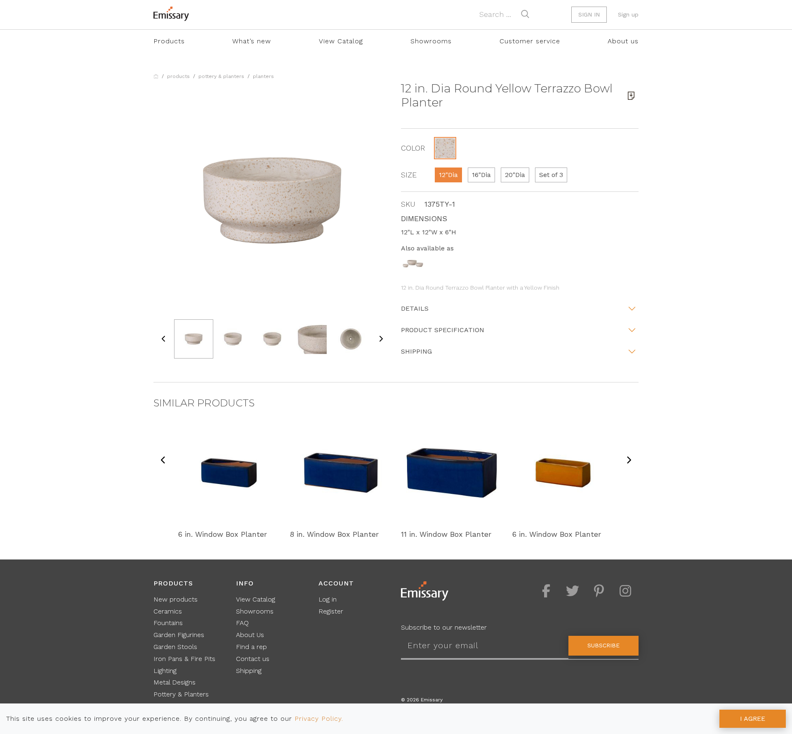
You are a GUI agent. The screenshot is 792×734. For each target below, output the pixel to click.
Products (169, 41)
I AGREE (752, 718)
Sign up (628, 14)
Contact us (252, 659)
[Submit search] (525, 14)
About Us (250, 635)
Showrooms (431, 41)
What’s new (251, 41)
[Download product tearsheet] (631, 95)
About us (623, 41)
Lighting (165, 671)
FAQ (242, 623)
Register (330, 611)
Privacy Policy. (319, 718)
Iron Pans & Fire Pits (184, 659)
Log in (327, 599)
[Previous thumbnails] (163, 339)
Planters (263, 76)
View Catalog (341, 41)
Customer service (530, 41)
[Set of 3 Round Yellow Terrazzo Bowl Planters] (413, 263)
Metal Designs (174, 682)
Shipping (416, 351)
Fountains (168, 623)
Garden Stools (175, 647)
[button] (445, 148)
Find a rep (251, 647)
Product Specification (442, 330)
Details (415, 308)
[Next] (629, 460)
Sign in (589, 14)
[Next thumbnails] (380, 339)
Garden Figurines (178, 635)
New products (175, 599)
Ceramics (167, 611)
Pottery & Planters (221, 76)
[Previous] (163, 460)
